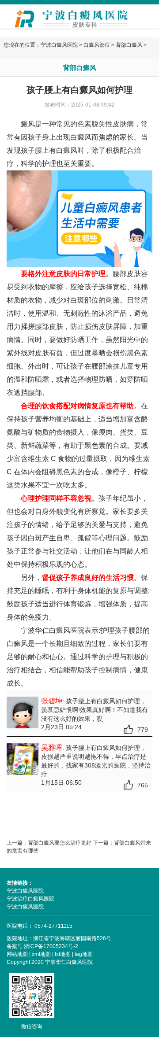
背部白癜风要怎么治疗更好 (59, 843)
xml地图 (41, 954)
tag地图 (84, 954)
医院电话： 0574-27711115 (39, 926)
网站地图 (17, 954)
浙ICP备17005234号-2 (51, 946)
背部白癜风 (129, 45)
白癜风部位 (96, 45)
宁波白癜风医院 (59, 45)
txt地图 (63, 954)
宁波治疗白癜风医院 (30, 899)
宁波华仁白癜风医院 (52, 630)
